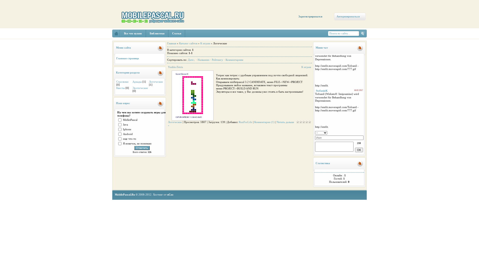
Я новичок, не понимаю (137, 143)
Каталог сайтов (188, 43)
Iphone (127, 129)
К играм (205, 43)
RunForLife (245, 122)
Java (125, 124)
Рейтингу (217, 59)
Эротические (140, 87)
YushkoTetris (175, 67)
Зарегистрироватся (310, 16)
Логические (156, 81)
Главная (171, 43)
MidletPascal (130, 119)
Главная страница (127, 58)
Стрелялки (122, 81)
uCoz (170, 194)
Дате (191, 59)
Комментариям (234, 59)
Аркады (137, 81)
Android (128, 134)
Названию (203, 59)
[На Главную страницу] (116, 33)
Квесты (120, 87)
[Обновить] (361, 132)
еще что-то (129, 138)
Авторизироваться (348, 16)
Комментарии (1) (264, 122)
